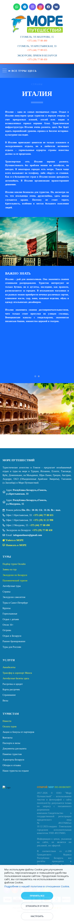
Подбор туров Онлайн (14, 564)
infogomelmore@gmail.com (27, 535)
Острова (7, 630)
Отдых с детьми (11, 619)
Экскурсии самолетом (14, 597)
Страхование (9, 695)
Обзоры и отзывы (12, 765)
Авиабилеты (9, 667)
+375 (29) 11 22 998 (43, 520)
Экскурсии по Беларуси (15, 575)
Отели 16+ (8, 625)
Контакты (7, 737)
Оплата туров (10, 726)
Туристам (11, 713)
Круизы (6, 608)
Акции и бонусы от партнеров (18, 732)
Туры (7, 556)
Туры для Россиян (12, 647)
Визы (5, 700)
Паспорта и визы (11, 743)
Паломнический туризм (15, 580)
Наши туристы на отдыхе (16, 771)
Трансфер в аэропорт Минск (17, 673)
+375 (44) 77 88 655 (43, 515)
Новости (7, 721)
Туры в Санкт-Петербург (15, 603)
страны (37, 84)
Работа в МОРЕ (15, 540)
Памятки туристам (12, 754)
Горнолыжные (10, 613)
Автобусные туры (12, 586)
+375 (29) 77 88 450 (42, 530)
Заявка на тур (10, 569)
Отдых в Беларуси (12, 636)
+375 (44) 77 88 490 (39, 525)
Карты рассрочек (11, 689)
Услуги (9, 660)
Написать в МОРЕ (16, 545)
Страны (6, 591)
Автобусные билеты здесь (16, 678)
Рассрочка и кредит (13, 684)
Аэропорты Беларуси (13, 759)
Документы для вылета (14, 748)
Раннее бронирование (14, 641)
